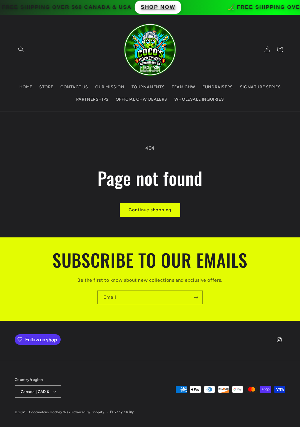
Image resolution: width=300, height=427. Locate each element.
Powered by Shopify (88, 412)
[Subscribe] (196, 297)
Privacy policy (122, 412)
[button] (21, 49)
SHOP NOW (165, 7)
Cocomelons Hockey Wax (50, 412)
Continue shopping (150, 209)
